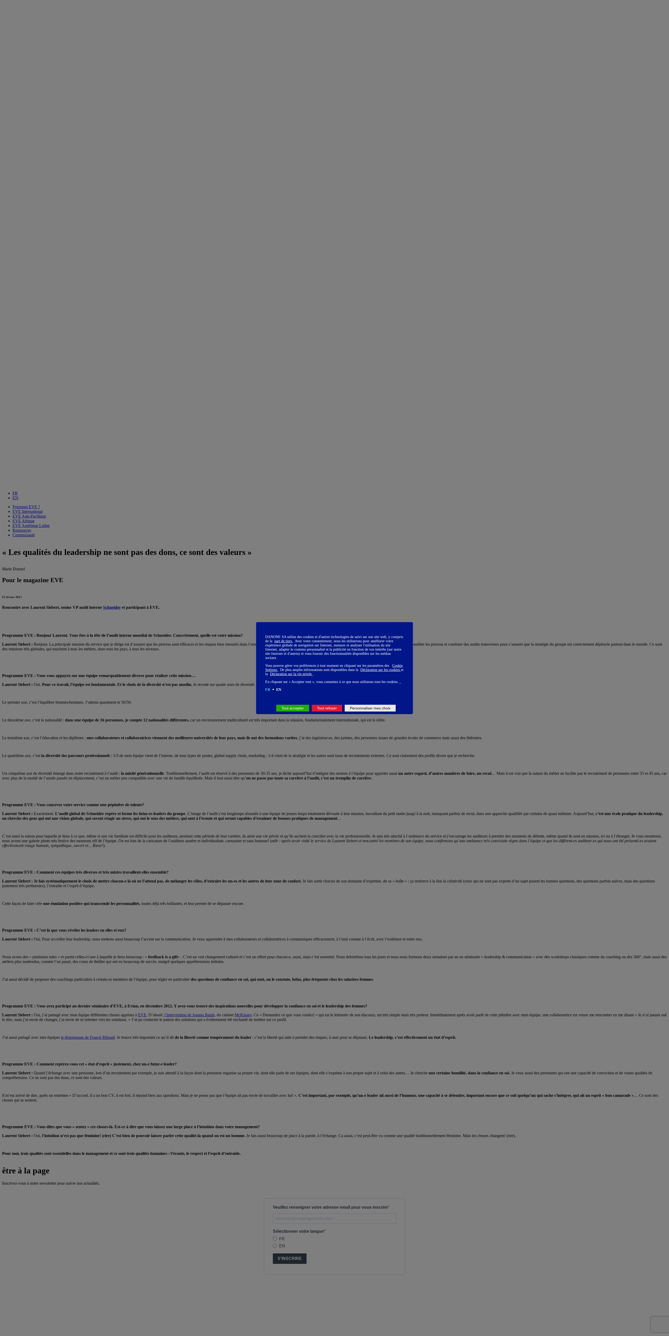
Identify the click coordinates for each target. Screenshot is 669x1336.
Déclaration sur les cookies (380, 670)
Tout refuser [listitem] (327, 708)
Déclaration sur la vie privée (291, 674)
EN (278, 690)
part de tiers (283, 641)
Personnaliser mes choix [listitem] (370, 708)
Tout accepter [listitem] (292, 708)
